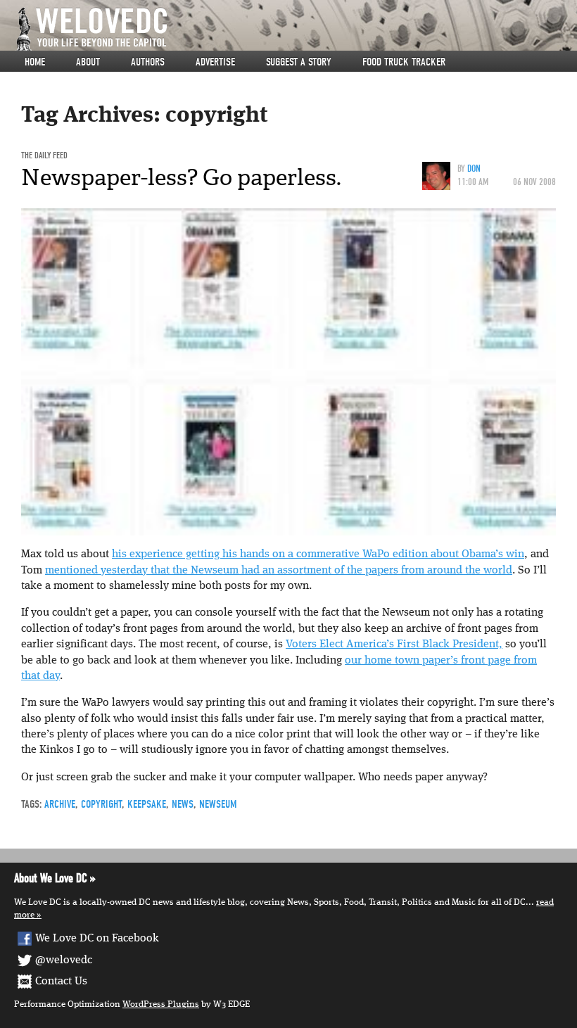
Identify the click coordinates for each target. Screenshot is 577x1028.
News (183, 804)
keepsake (146, 804)
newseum (217, 804)
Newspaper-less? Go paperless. (181, 177)
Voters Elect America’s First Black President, (394, 644)
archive (59, 804)
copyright (101, 804)
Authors (148, 62)
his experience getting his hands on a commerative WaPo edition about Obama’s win (318, 554)
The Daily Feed (44, 155)
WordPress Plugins (160, 1004)
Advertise (215, 62)
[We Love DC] (295, 29)
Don (474, 168)
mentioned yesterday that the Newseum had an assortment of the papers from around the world (278, 570)
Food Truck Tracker (403, 62)
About (88, 62)
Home (35, 62)
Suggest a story (298, 62)
